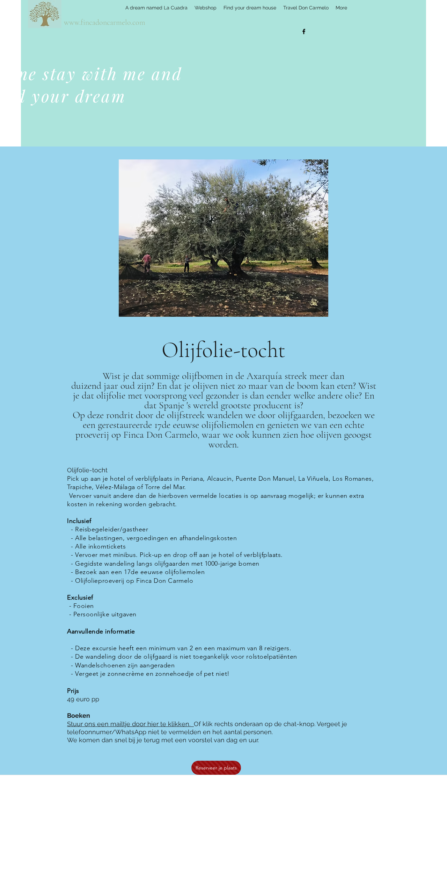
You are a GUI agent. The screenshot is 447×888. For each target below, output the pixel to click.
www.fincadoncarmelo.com (104, 22)
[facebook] (303, 31)
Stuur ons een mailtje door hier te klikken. (130, 724)
